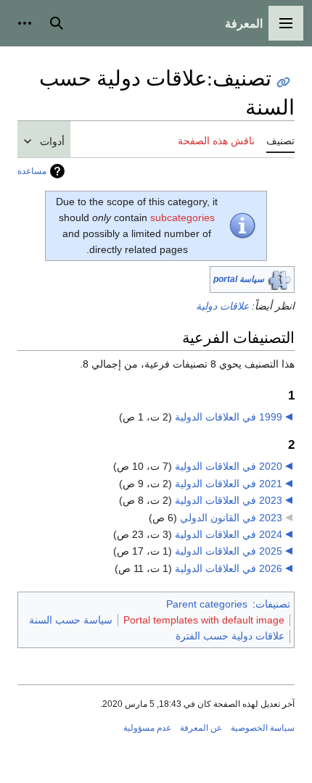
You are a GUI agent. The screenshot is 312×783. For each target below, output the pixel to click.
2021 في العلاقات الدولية (228, 483)
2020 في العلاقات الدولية (228, 466)
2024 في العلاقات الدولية (228, 534)
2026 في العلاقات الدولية (228, 568)
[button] (285, 23)
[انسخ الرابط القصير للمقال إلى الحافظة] (283, 82)
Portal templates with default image (203, 620)
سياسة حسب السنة (70, 620)
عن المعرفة (201, 728)
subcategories (182, 217)
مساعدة (31, 171)
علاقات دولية (222, 306)
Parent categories (206, 604)
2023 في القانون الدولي (231, 517)
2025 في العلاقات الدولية (228, 551)
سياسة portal (238, 279)
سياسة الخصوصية (263, 728)
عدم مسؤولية (147, 728)
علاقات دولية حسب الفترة (230, 636)
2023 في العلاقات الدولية (228, 500)
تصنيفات (272, 604)
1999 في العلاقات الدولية (228, 417)
